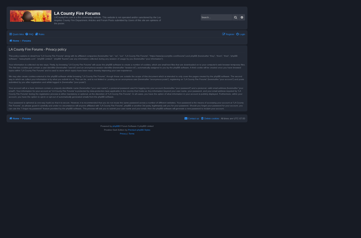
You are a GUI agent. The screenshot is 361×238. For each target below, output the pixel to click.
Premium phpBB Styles (139, 130)
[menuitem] (29, 34)
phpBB (116, 126)
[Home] (31, 15)
